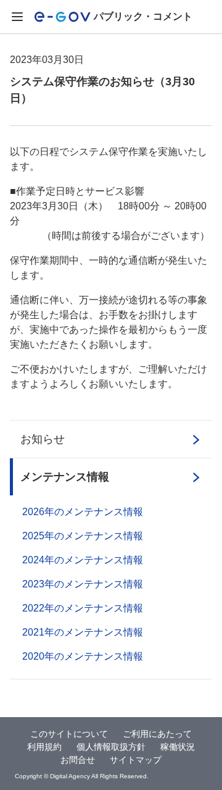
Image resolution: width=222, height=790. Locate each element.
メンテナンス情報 (64, 477)
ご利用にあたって (157, 734)
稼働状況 (177, 747)
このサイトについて (69, 734)
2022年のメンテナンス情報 (82, 608)
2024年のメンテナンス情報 (82, 560)
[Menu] (17, 17)
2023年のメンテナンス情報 (82, 584)
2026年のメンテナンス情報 (82, 511)
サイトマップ (136, 760)
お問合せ (77, 760)
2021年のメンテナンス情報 (82, 632)
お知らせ (42, 439)
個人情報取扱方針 (111, 747)
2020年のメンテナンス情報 (82, 656)
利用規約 (44, 747)
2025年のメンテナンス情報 (82, 536)
